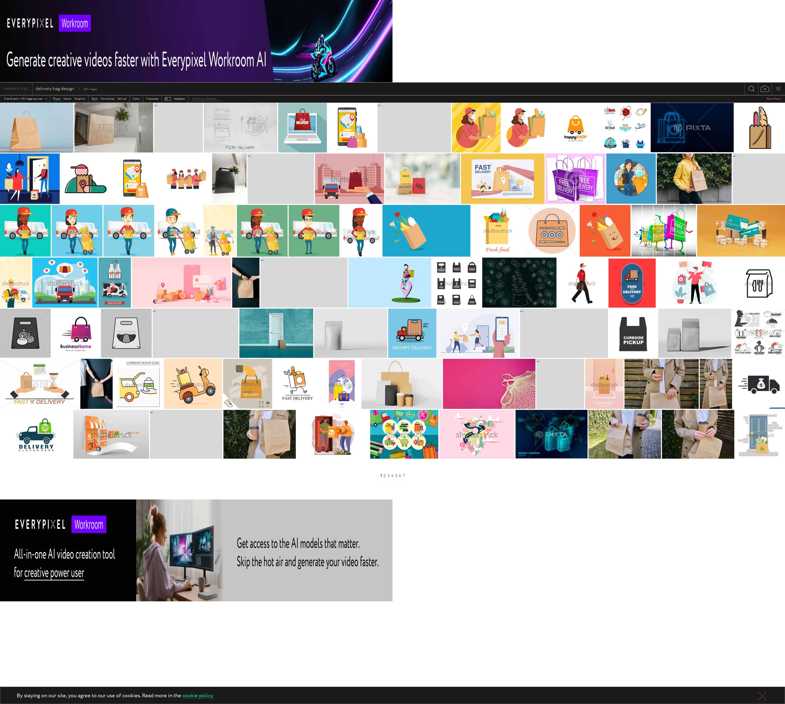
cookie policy (197, 696)
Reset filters (774, 99)
